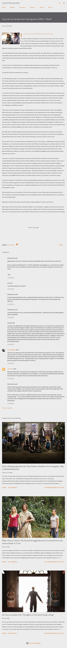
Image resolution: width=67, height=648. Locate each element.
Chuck (9, 245)
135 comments (12, 562)
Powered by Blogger (34, 643)
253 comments (12, 487)
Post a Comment (7, 408)
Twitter (41, 7)
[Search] (60, 3)
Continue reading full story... (54, 487)
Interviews (22, 7)
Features (32, 7)
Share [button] (61, 245)
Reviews (12, 7)
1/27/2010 (10, 378)
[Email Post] (17, 245)
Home (4, 7)
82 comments (12, 633)
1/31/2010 (10, 403)
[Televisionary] (10, 3)
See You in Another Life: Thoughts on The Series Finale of (28, 614)
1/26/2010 (10, 277)
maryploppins (11, 349)
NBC (13, 245)
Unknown (10, 369)
